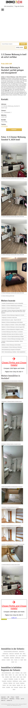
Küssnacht (16, 687)
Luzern (19, 655)
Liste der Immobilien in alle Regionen (11, 651)
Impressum (3, 697)
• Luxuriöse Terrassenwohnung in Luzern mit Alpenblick (12, 303)
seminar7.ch (9, 700)
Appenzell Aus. (5, 653)
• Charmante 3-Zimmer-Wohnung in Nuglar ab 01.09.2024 (12, 315)
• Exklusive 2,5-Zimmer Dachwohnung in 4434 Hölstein (12, 322)
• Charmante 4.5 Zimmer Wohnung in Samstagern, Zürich (12, 338)
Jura (17, 655)
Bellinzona (5, 683)
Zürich (13, 672)
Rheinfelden (11, 679)
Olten (25, 687)
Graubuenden (12, 655)
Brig (22, 685)
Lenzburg (6, 679)
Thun (3, 676)
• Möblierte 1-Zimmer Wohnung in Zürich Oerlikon (11, 344)
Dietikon (10, 674)
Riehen (14, 676)
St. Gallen (16, 679)
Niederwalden (6, 657)
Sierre (10, 685)
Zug (16, 661)
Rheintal (22, 679)
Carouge (17, 683)
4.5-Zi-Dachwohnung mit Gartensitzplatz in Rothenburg (12, 381)
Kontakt (17, 697)
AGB (8, 697)
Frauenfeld (4, 681)
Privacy (12, 697)
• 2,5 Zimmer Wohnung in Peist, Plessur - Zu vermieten (12, 331)
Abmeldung (12, 698)
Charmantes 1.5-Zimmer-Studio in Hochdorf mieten (12, 401)
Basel (11, 676)
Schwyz (22, 657)
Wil (19, 679)
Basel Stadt (17, 653)
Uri (18, 659)
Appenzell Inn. (21, 651)
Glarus (24, 653)
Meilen (3, 674)
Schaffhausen (17, 657)
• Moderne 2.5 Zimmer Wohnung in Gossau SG (10, 308)
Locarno (24, 681)
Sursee (20, 674)
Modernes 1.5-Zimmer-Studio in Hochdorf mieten (11, 444)
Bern (21, 653)
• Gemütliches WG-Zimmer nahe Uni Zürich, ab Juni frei (12, 334)
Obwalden (12, 657)
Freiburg (3, 655)
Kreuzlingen (9, 681)
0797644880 (4, 126)
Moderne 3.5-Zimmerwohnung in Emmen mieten (11, 525)
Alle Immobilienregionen (6, 672)
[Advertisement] (14, 26)
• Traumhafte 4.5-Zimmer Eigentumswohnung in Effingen (12, 336)
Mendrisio (10, 683)
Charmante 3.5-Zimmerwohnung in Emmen (10, 507)
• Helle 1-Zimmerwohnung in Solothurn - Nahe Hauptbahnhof (13, 352)
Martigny (14, 685)
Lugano (20, 681)
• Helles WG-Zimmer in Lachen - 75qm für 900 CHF (11, 320)
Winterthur (17, 672)
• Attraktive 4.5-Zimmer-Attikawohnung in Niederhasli (11, 305)
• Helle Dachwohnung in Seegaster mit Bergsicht (10, 349)
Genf (14, 683)
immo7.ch (3, 700)
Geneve (7, 655)
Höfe (12, 687)
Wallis (25, 659)
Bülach (6, 674)
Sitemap (17, 698)
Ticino (12, 659)
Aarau (21, 676)
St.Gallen (8, 659)
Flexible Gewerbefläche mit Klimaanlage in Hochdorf (12, 486)
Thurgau (15, 659)
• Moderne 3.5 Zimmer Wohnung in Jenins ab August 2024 (12, 327)
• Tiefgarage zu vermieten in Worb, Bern (9, 317)
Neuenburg (24, 655)
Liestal (18, 676)
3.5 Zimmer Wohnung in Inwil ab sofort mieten (11, 564)
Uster (21, 672)
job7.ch (22, 698)
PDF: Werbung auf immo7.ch (16, 705)
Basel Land (11, 653)
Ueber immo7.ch (4, 698)
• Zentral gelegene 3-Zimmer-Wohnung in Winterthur (11, 347)
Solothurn (4, 659)
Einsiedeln (8, 687)
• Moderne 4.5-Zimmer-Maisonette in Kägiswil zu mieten (12, 329)
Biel (25, 674)
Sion (7, 685)
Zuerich (12, 661)
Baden (24, 676)
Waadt (21, 659)
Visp (24, 685)
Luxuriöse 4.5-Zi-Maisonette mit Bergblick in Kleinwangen (13, 544)
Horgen (24, 672)
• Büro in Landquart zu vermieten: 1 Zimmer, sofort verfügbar (13, 324)
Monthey (18, 685)
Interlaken (7, 676)
